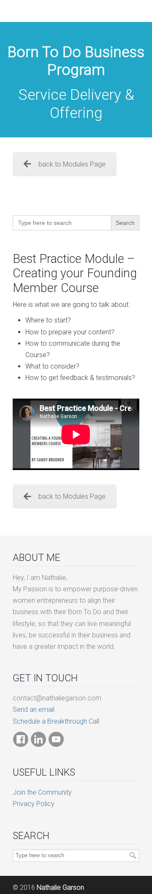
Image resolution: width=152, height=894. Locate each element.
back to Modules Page (72, 164)
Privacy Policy (33, 804)
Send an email (33, 709)
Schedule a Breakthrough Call (56, 721)
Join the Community (42, 792)
